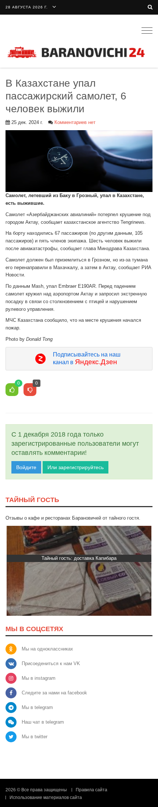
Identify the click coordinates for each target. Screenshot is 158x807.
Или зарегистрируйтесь (75, 467)
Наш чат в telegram (43, 722)
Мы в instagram (38, 678)
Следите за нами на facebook (54, 692)
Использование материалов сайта (46, 797)
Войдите (26, 467)
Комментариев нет (75, 122)
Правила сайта (91, 789)
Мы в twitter (34, 736)
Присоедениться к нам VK (51, 663)
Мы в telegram (37, 707)
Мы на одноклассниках (47, 649)
